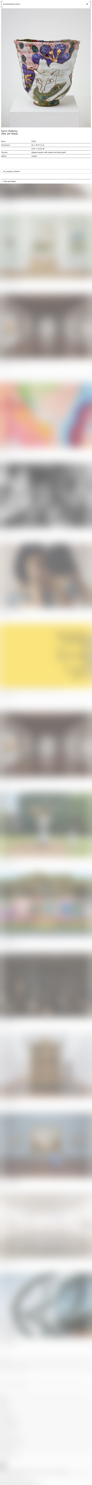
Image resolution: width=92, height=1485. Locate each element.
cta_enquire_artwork (11, 171)
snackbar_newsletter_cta (81, 1483)
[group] (46, 67)
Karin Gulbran (9, 131)
